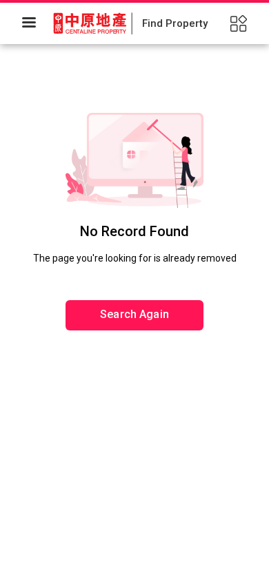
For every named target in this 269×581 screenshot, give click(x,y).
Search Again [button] (134, 314)
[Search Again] (134, 272)
